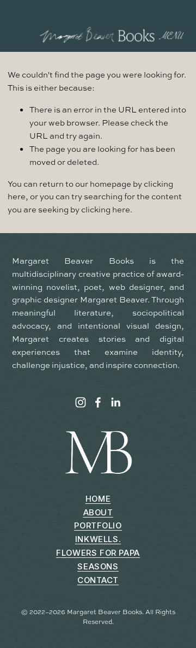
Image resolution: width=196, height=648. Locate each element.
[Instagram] (80, 402)
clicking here (105, 209)
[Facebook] (98, 402)
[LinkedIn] (115, 402)
